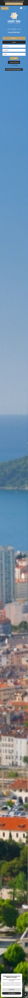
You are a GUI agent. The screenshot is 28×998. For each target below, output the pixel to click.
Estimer (14, 42)
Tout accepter (11, 993)
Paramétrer (11, 989)
